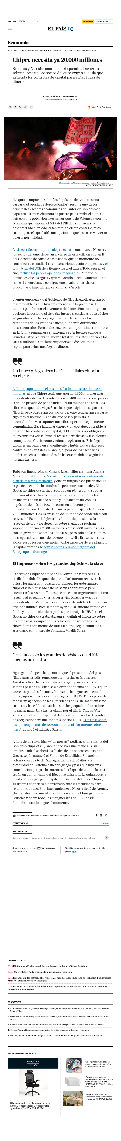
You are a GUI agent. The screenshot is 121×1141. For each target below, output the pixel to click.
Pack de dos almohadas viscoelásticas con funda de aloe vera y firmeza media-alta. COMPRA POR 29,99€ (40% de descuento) (99, 1082)
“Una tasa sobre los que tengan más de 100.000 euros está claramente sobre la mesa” (60, 724)
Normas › (105, 823)
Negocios (57, 51)
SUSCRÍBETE (88, 21)
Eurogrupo (37, 838)
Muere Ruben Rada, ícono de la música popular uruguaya (43, 972)
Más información (20, 851)
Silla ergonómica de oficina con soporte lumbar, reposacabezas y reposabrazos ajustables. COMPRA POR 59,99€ (30, 1106)
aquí (74, 851)
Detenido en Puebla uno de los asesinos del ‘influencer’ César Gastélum (51, 966)
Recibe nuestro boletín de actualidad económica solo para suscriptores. (48, 815)
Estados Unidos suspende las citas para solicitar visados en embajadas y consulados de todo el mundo (56, 1035)
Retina (77, 51)
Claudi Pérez (51, 96)
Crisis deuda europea (53, 838)
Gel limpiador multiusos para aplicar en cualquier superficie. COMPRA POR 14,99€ (98, 1064)
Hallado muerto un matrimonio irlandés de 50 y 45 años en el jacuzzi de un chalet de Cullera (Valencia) (57, 1024)
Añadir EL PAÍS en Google (101, 107)
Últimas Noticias (89, 51)
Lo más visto (14, 1002)
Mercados (12, 51)
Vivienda (22, 51)
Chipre (92, 838)
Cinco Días (68, 51)
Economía (18, 43)
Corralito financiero (21, 838)
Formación (33, 51)
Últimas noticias (17, 961)
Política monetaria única (76, 838)
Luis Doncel (70, 96)
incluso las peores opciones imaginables (49, 273)
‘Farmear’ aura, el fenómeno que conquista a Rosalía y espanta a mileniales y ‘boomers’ (49, 1030)
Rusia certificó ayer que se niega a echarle (43, 250)
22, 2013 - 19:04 (67, 100)
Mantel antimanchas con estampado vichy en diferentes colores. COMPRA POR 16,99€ (98, 1096)
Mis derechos (45, 51)
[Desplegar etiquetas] (107, 838)
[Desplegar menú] (10, 28)
